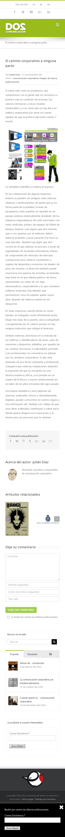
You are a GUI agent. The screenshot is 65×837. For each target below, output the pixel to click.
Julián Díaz (14, 74)
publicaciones (12, 81)
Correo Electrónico (19, 733)
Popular (14, 654)
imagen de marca (48, 78)
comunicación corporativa (25, 78)
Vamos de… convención (32, 663)
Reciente (32, 654)
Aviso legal (27, 799)
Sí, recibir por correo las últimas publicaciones (34, 617)
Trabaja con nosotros (45, 799)
